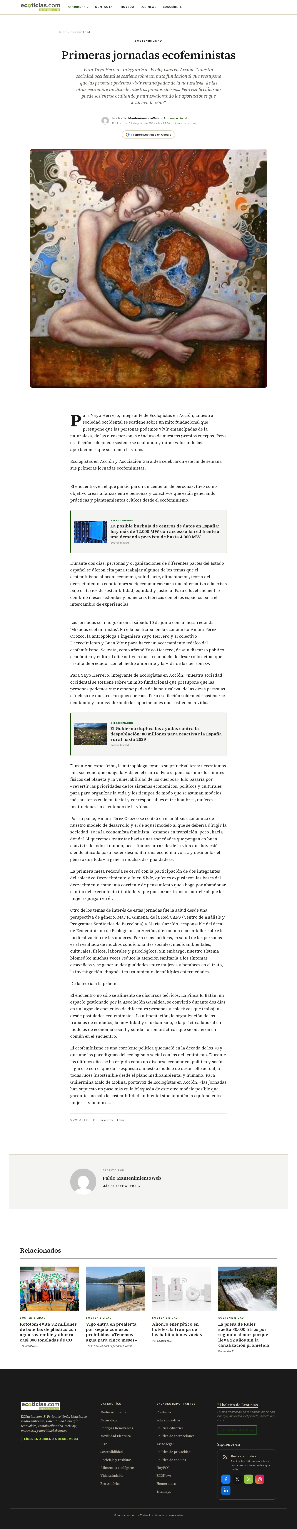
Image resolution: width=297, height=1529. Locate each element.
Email (121, 1120)
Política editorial (170, 1428)
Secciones (76, 7)
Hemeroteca (166, 1483)
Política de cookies (171, 1460)
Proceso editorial (175, 118)
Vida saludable (111, 1475)
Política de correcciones (175, 1436)
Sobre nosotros (168, 1420)
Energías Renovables (116, 1428)
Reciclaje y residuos (116, 1460)
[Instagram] (259, 1479)
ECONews (164, 1475)
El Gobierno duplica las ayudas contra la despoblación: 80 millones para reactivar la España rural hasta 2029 (166, 734)
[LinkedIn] (225, 1490)
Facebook (106, 1120)
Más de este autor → (121, 1186)
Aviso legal (165, 1444)
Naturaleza (109, 1420)
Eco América (110, 1483)
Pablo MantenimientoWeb (138, 118)
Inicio (62, 32)
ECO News (148, 6)
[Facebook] (225, 1479)
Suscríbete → (237, 1430)
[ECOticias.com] (40, 7)
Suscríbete (172, 6)
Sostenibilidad (80, 32)
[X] (237, 1479)
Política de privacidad (174, 1452)
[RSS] (248, 1479)
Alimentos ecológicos (117, 1467)
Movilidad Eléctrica (115, 1436)
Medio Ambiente (113, 1412)
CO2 (103, 1444)
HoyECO (127, 6)
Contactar (105, 6)
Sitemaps (164, 1491)
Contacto (164, 1412)
